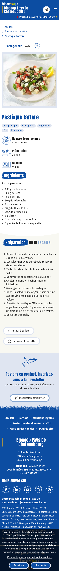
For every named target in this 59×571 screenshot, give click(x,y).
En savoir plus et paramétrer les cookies (29, 557)
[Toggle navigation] (55, 11)
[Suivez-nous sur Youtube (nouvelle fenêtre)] (27, 490)
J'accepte (41, 565)
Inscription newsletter (32, 397)
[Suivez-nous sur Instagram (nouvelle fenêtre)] (38, 490)
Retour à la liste (20, 330)
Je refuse (19, 565)
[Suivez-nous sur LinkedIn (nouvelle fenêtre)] (17, 490)
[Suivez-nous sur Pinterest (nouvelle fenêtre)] (49, 490)
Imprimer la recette (24, 341)
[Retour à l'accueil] (10, 4)
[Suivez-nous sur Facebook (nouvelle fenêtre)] (6, 490)
